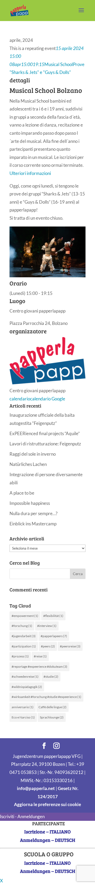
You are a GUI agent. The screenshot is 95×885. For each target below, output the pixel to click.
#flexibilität (53, 616)
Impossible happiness (30, 503)
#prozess (20, 656)
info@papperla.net (36, 788)
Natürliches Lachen (28, 464)
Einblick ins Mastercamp (33, 523)
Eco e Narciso (23, 717)
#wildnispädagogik (27, 687)
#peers (48, 646)
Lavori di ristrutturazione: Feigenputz (45, 443)
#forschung (22, 626)
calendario (20, 398)
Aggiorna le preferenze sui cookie (47, 804)
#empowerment (25, 616)
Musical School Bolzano (46, 90)
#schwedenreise (25, 676)
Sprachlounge (52, 717)
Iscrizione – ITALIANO (47, 831)
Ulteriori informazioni (30, 173)
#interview (46, 626)
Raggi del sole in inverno (33, 454)
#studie (51, 676)
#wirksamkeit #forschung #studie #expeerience (46, 697)
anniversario (23, 707)
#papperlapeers (54, 636)
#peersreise (70, 646)
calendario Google (47, 398)
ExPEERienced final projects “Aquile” (45, 433)
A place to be (22, 493)
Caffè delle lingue (52, 707)
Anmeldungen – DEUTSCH (47, 840)
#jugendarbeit (24, 636)
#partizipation (24, 646)
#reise (40, 656)
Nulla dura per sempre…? (34, 513)
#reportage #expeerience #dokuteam (39, 666)
